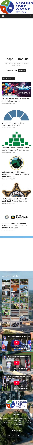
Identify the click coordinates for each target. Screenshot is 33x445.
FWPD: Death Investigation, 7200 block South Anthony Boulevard (15, 200)
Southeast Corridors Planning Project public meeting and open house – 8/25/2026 (15, 225)
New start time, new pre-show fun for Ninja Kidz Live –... (15, 100)
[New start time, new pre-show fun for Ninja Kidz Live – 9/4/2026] (16, 89)
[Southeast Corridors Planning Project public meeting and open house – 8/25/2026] (16, 214)
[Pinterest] (13, 436)
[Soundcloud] (18, 436)
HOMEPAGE (22, 70)
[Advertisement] (16, 35)
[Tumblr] (23, 436)
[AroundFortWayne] (16, 7)
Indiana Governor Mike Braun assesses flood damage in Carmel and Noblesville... (15, 174)
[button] (3, 16)
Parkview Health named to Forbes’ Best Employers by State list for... (16, 149)
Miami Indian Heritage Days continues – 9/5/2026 (13, 124)
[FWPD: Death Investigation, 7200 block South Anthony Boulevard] (16, 189)
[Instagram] (9, 436)
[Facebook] (4, 436)
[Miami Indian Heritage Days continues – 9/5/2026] (16, 114)
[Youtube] (16, 440)
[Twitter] (28, 436)
